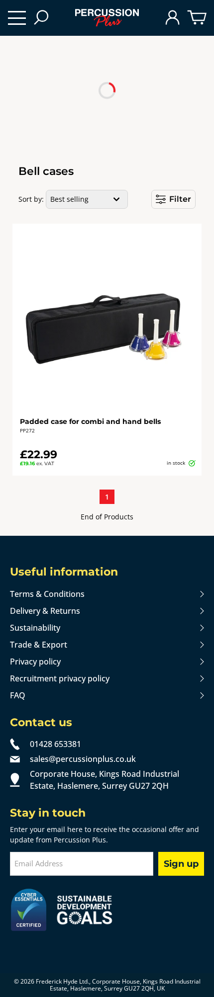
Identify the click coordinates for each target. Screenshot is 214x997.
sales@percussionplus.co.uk (83, 759)
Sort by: (31, 199)
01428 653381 (55, 744)
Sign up (181, 863)
